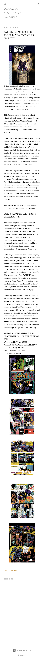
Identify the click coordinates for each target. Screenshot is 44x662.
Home (7, 17)
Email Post (13, 570)
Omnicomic (11, 8)
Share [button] (6, 570)
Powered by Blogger (24, 650)
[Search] (38, 3)
